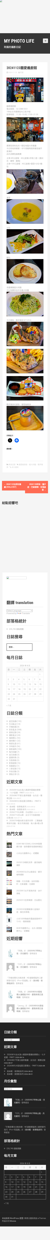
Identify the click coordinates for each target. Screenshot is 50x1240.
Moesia (13, 1221)
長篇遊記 (13, 766)
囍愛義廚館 (23, 465)
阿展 (21, 72)
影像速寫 (13, 763)
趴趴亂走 (13, 730)
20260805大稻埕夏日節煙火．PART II (25, 801)
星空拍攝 (13, 721)
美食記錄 (12, 465)
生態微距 (13, 760)
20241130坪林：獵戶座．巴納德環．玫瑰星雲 (36, 487)
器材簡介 (13, 741)
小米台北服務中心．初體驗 (27, 853)
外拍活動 (13, 771)
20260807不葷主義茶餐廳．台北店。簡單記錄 (26, 1060)
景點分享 (13, 774)
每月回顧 (13, 752)
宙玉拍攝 (13, 755)
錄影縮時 (13, 749)
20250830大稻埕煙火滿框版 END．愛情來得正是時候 (30, 994)
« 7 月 (9, 706)
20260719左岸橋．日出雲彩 (21, 812)
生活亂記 (13, 724)
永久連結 (15, 467)
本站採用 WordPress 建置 (12, 1218)
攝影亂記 (13, 735)
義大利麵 (32, 465)
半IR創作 (12, 746)
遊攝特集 (13, 757)
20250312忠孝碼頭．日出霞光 (29, 900)
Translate (26, 613)
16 (9, 689)
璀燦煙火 (13, 738)
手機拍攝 (13, 727)
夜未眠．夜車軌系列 (17, 807)
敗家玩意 (13, 743)
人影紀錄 (13, 769)
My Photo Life (19, 41)
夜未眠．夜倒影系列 (17, 809)
